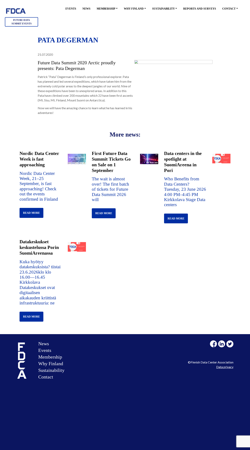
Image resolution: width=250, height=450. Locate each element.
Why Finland (134, 8)
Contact (229, 8)
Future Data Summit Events (22, 22)
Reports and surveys (199, 8)
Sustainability (163, 8)
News (86, 8)
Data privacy (224, 367)
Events (70, 8)
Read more (31, 212)
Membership (106, 8)
